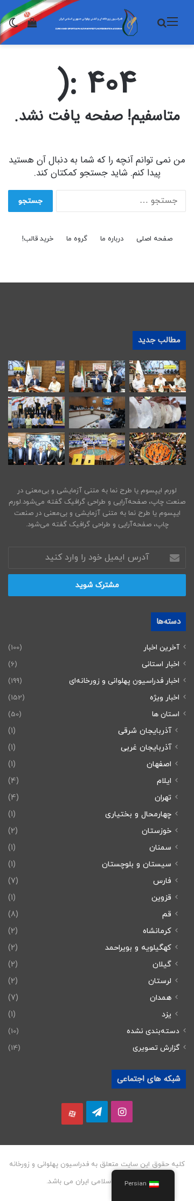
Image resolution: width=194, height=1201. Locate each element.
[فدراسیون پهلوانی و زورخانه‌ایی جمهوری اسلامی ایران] (97, 22)
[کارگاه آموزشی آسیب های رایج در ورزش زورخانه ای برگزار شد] (36, 376)
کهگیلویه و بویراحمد (138, 947)
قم (166, 914)
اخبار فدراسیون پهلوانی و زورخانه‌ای (124, 681)
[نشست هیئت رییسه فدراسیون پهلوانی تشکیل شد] (36, 448)
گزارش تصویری (156, 1048)
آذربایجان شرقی (144, 731)
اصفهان (159, 764)
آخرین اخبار (161, 647)
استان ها (165, 714)
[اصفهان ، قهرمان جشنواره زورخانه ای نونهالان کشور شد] (36, 412)
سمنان (160, 847)
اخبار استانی (160, 664)
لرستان (159, 981)
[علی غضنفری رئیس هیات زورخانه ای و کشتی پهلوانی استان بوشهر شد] (97, 412)
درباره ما (111, 239)
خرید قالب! (37, 239)
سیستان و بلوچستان (136, 864)
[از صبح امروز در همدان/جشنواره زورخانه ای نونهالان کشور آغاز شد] (97, 448)
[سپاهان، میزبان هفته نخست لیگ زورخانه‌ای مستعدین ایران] (97, 376)
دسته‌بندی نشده (153, 1031)
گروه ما (76, 239)
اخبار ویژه (164, 698)
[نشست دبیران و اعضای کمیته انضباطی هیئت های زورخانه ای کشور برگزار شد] (157, 376)
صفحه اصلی (154, 239)
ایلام (164, 781)
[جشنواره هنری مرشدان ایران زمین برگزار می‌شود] (157, 412)
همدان (160, 998)
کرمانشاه (157, 931)
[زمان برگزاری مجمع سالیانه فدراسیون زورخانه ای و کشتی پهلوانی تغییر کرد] (157, 448)
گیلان (162, 964)
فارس (162, 881)
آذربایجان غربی (146, 747)
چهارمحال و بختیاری (138, 814)
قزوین (161, 897)
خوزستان (156, 831)
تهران (163, 797)
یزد (166, 1014)
